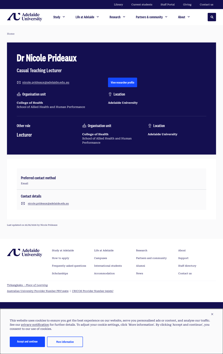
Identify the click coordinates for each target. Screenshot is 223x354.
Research (141, 250)
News (139, 273)
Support (183, 258)
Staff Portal (168, 4)
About (182, 250)
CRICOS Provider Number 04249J (92, 291)
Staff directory (187, 265)
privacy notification (35, 324)
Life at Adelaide (104, 250)
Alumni (140, 265)
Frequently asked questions (69, 265)
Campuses (100, 258)
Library (118, 4)
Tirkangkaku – (27, 285)
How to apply (60, 258)
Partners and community (151, 258)
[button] (212, 314)
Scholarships (60, 273)
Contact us (206, 4)
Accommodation (104, 273)
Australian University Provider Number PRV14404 (37, 291)
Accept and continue (27, 341)
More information (65, 342)
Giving (187, 4)
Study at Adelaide (63, 250)
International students (108, 265)
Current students (141, 4)
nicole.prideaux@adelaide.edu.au (45, 82)
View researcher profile (124, 82)
